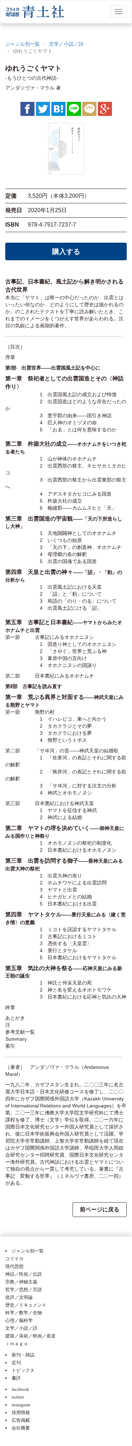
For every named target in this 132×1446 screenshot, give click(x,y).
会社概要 (21, 1428)
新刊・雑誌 (23, 1354)
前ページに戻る (99, 1209)
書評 (16, 1378)
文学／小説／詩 (66, 44)
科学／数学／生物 (23, 1312)
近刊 (16, 1362)
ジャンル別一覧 (22, 44)
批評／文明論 (19, 1297)
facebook (20, 1389)
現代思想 (14, 1266)
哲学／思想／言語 (23, 1289)
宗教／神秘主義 (21, 1281)
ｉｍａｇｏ (16, 1343)
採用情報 (21, 1412)
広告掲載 (21, 1420)
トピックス (23, 1370)
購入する (66, 251)
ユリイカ (14, 1258)
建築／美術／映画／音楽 (30, 1336)
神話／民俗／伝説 (23, 1274)
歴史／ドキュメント (25, 1305)
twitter (18, 1397)
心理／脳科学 (19, 1320)
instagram (21, 1404)
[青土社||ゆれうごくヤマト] (58, 108)
